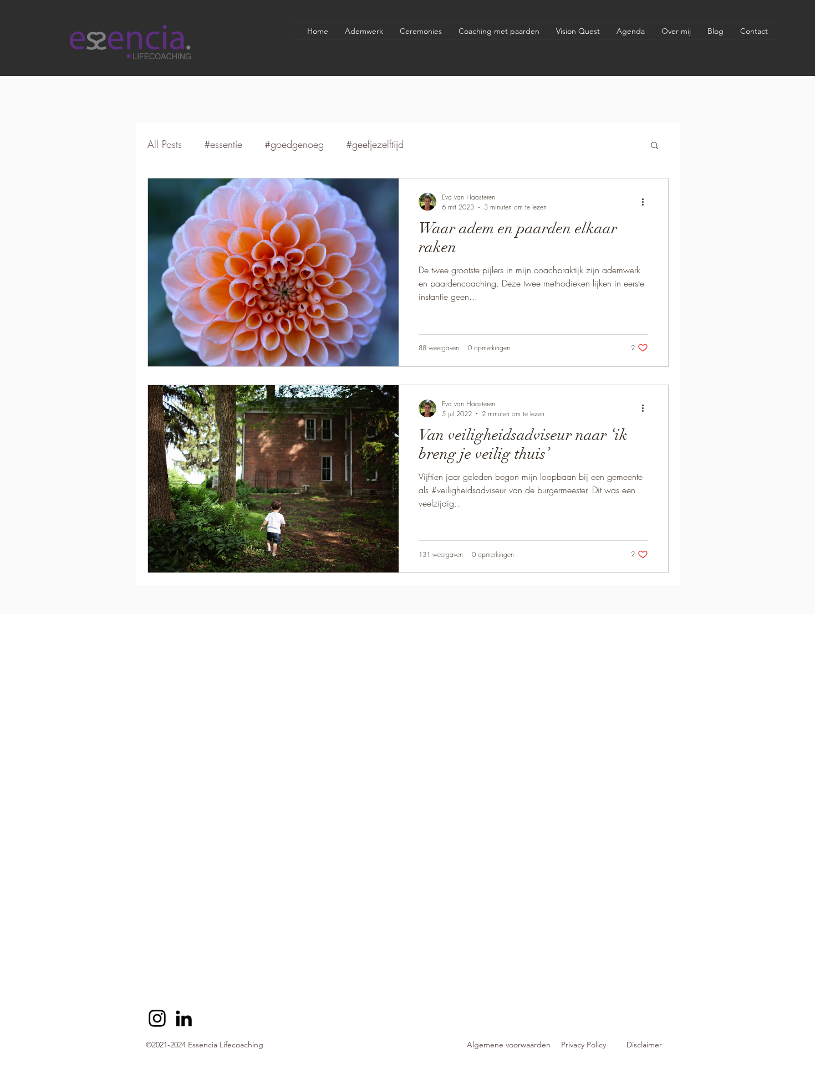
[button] (654, 146)
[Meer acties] (646, 201)
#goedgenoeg (294, 144)
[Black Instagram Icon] (157, 1018)
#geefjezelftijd (375, 144)
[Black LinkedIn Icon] (183, 1018)
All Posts (164, 144)
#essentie (223, 144)
